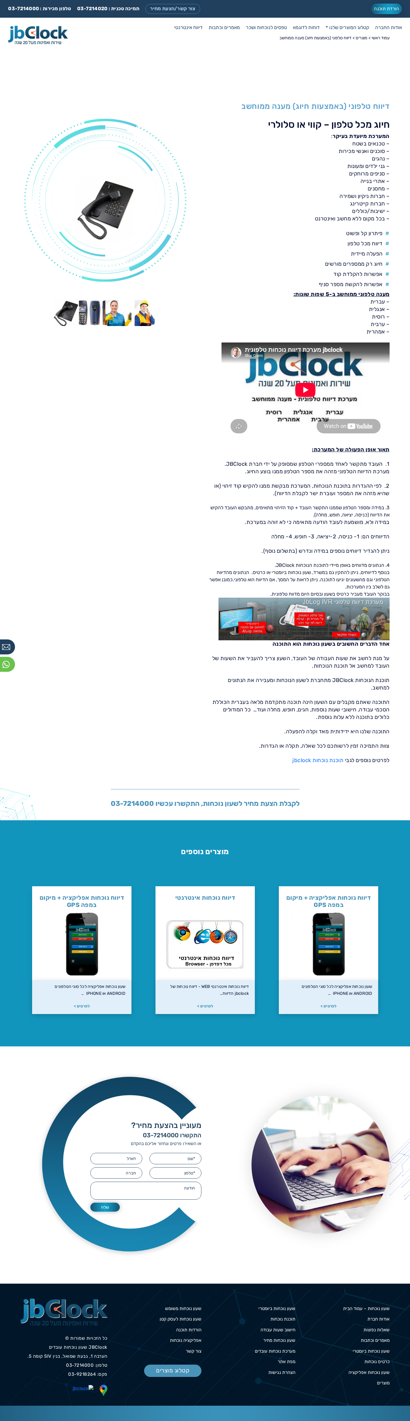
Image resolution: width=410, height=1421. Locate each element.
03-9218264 (82, 1374)
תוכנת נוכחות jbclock (317, 760)
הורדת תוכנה (386, 8)
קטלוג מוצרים (172, 1370)
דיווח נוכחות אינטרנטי (329, 897)
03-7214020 (92, 8)
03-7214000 (23, 8)
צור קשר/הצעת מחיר (172, 8)
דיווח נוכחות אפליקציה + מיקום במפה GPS (205, 901)
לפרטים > (329, 1006)
